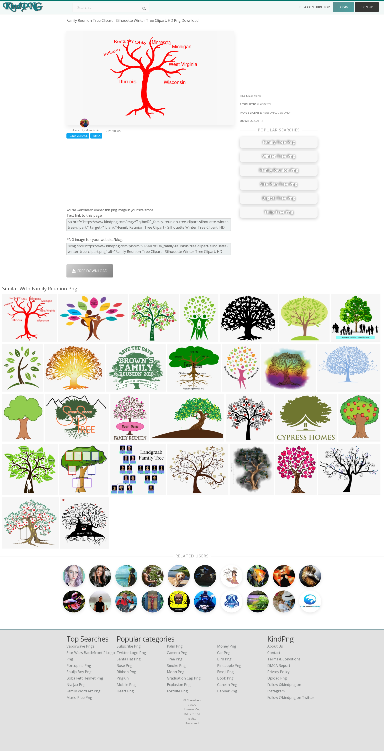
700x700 (119, 439)
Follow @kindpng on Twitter (290, 697)
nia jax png (76, 684)
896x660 (53, 439)
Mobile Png (126, 684)
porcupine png (78, 665)
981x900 (10, 492)
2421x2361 (139, 339)
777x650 (176, 492)
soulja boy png (79, 671)
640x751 (238, 492)
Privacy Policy (278, 671)
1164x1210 (70, 546)
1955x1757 (12, 546)
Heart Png (125, 691)
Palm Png (175, 646)
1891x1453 (285, 439)
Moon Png (175, 671)
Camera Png (177, 652)
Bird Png (224, 659)
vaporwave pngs (80, 646)
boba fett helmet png (84, 678)
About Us (275, 646)
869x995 (283, 492)
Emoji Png (225, 671)
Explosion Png (179, 684)
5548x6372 (12, 439)
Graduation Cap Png (184, 678)
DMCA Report (278, 665)
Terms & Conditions (283, 659)
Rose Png (124, 665)
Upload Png (277, 678)
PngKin (123, 678)
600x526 (176, 389)
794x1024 (231, 389)
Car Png (223, 652)
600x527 (10, 339)
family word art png (83, 691)
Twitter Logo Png (131, 652)
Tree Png (174, 659)
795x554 (66, 339)
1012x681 (326, 389)
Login (343, 7)
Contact (273, 652)
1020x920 (119, 492)
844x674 (326, 492)
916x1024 (340, 339)
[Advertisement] (150, 172)
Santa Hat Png (129, 659)
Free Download (91, 270)
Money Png (226, 646)
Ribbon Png (126, 671)
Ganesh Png (227, 684)
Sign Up (367, 7)
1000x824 (115, 389)
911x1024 (11, 389)
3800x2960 (54, 389)
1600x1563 (236, 439)
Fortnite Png (177, 691)
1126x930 (229, 339)
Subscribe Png (129, 646)
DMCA (96, 135)
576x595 (67, 492)
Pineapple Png (229, 665)
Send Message (78, 135)
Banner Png (227, 691)
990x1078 (348, 439)
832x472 (158, 439)
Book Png (225, 678)
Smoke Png (176, 665)
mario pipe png (79, 697)
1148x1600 (190, 339)
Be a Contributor (314, 7)
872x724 (287, 339)
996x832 (269, 389)
